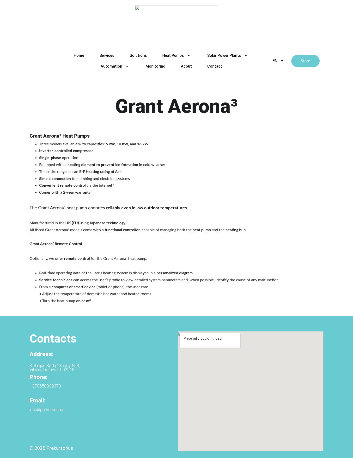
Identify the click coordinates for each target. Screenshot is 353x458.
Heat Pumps (173, 55)
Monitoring (155, 66)
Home (79, 55)
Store (305, 61)
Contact (214, 66)
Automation (111, 66)
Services (106, 55)
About (186, 66)
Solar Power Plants (224, 55)
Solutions (138, 55)
